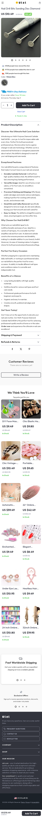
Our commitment (8, 776)
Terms (23, 802)
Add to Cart (31, 813)
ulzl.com (5, 763)
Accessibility (35, 802)
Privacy (28, 802)
